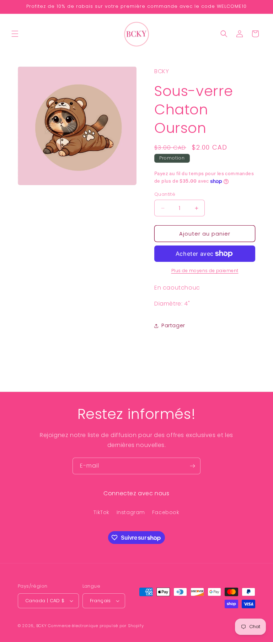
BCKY (41, 625)
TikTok (101, 512)
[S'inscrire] (192, 466)
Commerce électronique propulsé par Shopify (96, 625)
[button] (15, 34)
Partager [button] (173, 325)
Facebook (166, 512)
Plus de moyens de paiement (205, 271)
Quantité (164, 194)
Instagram (131, 512)
